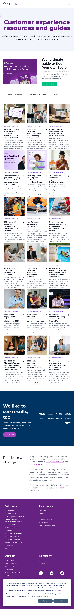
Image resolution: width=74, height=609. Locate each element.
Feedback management (14, 533)
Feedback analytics (12, 536)
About (41, 560)
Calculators (43, 511)
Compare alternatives (47, 526)
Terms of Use (9, 566)
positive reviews (57, 462)
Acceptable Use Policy (13, 572)
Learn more (9, 434)
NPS (47, 462)
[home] (10, 3)
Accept (45, 601)
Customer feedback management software (13, 520)
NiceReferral (43, 523)
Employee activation (12, 539)
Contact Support (11, 563)
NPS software (10, 511)
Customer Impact (45, 520)
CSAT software (10, 524)
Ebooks (41, 514)
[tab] (15, 95)
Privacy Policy (61, 590)
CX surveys (8, 530)
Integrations (9, 545)
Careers (42, 563)
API (6, 548)
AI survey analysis (11, 527)
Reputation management (14, 542)
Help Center (9, 560)
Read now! (49, 84)
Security (7, 575)
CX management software (14, 517)
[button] (69, 4)
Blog (40, 517)
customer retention (37, 464)
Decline (61, 601)
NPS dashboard (10, 514)
